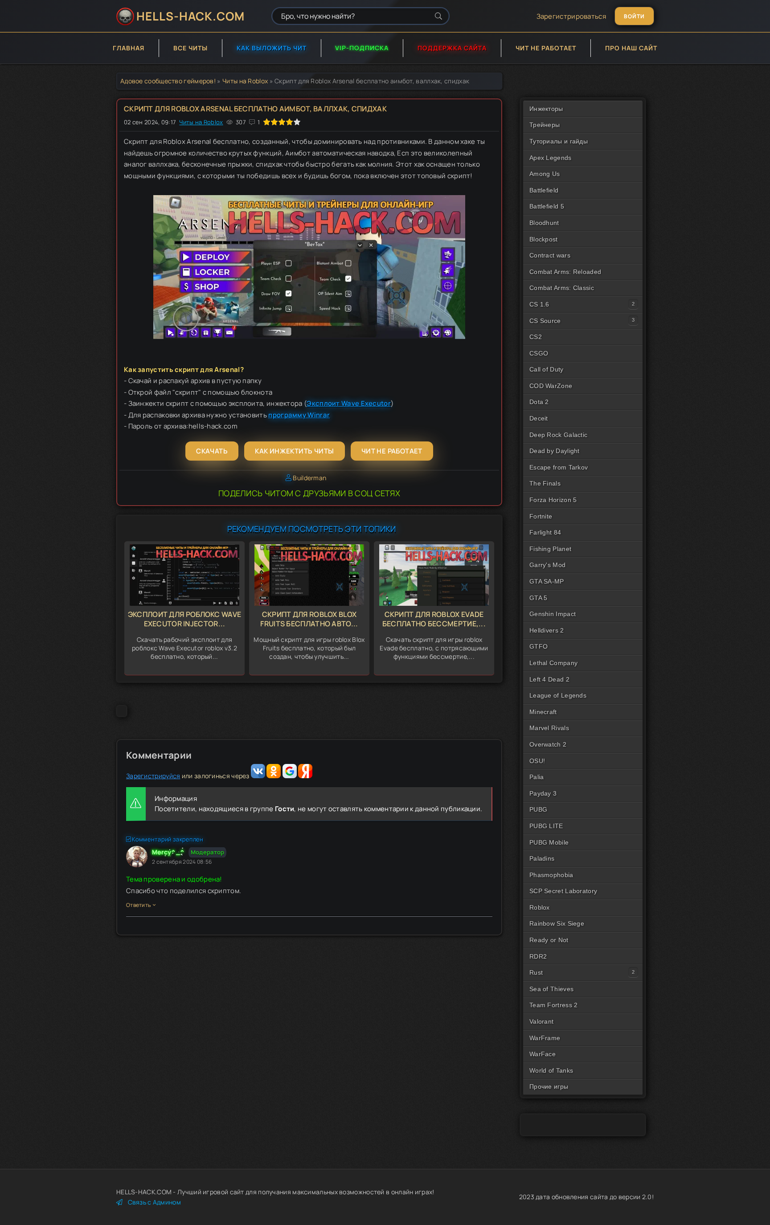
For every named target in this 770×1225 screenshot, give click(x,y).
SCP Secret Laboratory (563, 890)
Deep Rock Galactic (558, 434)
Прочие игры (548, 1086)
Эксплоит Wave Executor (349, 403)
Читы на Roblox (245, 81)
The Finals (545, 483)
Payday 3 (543, 793)
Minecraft (543, 711)
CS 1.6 (539, 304)
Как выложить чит (272, 48)
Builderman (309, 478)
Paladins (541, 858)
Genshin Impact (552, 613)
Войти (634, 16)
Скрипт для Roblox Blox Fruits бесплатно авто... (309, 619)
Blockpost (543, 239)
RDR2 (538, 956)
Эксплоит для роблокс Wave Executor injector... (185, 619)
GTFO (538, 646)
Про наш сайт (631, 48)
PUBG (538, 809)
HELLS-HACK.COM (190, 16)
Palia (536, 776)
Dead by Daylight (554, 450)
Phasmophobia (551, 874)
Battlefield (543, 190)
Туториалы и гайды (558, 141)
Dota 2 (539, 401)
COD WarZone (550, 385)
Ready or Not (549, 939)
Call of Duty (546, 369)
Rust (536, 972)
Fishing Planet (550, 548)
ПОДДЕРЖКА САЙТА (452, 48)
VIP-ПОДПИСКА (362, 48)
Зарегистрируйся (153, 776)
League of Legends (557, 695)
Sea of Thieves (551, 988)
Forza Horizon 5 (553, 499)
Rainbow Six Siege (556, 923)
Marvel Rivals (549, 727)
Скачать (212, 451)
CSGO (538, 353)
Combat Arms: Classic (561, 287)
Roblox (539, 907)
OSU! (537, 760)
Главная (128, 48)
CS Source (545, 320)
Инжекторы (546, 108)
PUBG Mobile (549, 842)
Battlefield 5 (546, 206)
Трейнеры (544, 124)
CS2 (535, 336)
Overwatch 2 (547, 744)
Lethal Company (553, 662)
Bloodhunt (544, 222)
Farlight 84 (545, 532)
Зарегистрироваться (571, 16)
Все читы (190, 48)
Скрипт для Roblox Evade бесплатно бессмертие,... (434, 619)
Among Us (544, 173)
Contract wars (549, 255)
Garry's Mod (547, 564)
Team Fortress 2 (553, 1005)
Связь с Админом (154, 1202)
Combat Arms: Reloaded (565, 271)
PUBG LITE (546, 825)
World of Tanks (551, 1070)
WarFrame (544, 1037)
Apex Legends (550, 157)
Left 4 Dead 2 (549, 679)
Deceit (538, 418)
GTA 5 (538, 597)
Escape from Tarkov (558, 467)
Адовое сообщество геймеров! (168, 81)
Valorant (541, 1021)
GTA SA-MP (546, 581)
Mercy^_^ (168, 852)
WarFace (542, 1054)
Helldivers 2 (546, 630)
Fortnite (540, 516)
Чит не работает (546, 48)
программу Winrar (299, 415)
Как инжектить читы (294, 451)
